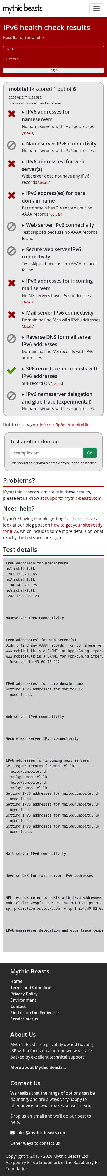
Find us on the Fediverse (34, 1012)
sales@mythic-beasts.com (41, 1133)
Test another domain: (35, 441)
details (28, 133)
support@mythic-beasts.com (73, 498)
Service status (24, 1019)
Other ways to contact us (35, 1143)
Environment (23, 1000)
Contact (18, 1006)
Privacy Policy (24, 994)
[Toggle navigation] (96, 8)
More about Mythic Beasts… (38, 1067)
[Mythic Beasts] (22, 8)
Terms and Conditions (32, 987)
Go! (90, 453)
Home (16, 981)
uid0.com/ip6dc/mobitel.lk (62, 425)
